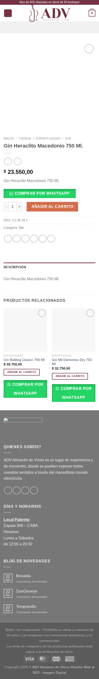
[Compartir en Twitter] (25, 239)
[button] (41, 195)
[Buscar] (8, 13)
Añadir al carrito (52, 207)
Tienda (25, 138)
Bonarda (23, 576)
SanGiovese (26, 591)
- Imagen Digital (53, 672)
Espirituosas (48, 138)
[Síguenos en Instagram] (17, 490)
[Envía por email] (34, 239)
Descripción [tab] (15, 267)
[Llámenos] (34, 490)
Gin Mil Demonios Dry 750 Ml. (72, 362)
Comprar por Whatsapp (27, 388)
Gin (68, 138)
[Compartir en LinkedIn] (51, 239)
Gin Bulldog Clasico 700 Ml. (24, 360)
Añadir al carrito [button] (21, 372)
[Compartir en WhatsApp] (8, 239)
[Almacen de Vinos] (49, 13)
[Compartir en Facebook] (17, 239)
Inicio (9, 138)
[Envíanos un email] (25, 490)
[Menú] (49, 27)
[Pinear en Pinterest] (43, 239)
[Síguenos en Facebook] (8, 490)
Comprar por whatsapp (42, 193)
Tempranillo (26, 607)
